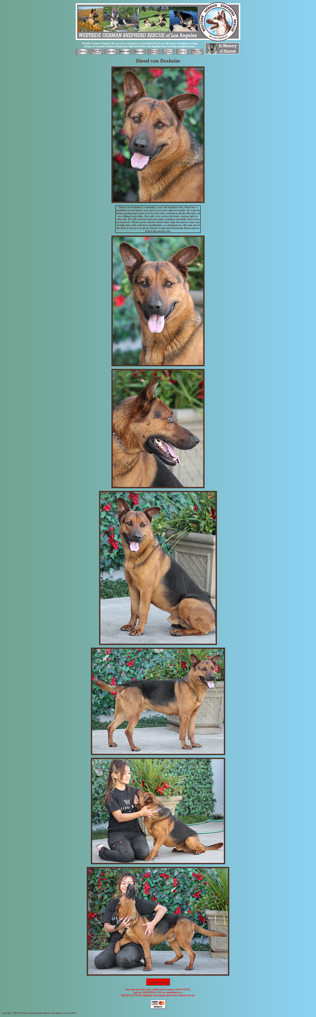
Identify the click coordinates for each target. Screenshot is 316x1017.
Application (158, 982)
